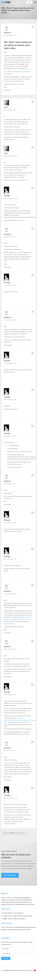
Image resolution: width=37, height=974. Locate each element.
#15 (32, 640)
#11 (32, 475)
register (11, 833)
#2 (32, 101)
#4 (32, 188)
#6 (32, 275)
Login (29, 2)
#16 (32, 684)
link (12, 716)
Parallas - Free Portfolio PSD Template (14, 918)
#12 (32, 512)
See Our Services (10, 875)
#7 (32, 311)
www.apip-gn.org (25, 71)
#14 (32, 585)
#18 (32, 788)
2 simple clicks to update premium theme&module (17, 916)
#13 (32, 549)
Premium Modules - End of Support (13, 913)
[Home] (5, 2)
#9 (32, 389)
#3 (32, 147)
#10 (32, 426)
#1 (32, 27)
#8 (32, 353)
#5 (32, 228)
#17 (32, 742)
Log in (5, 833)
